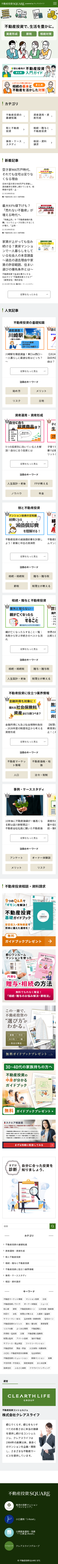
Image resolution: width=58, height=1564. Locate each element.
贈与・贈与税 (31, 1323)
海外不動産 (36, 1338)
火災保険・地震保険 (38, 1348)
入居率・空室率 (43, 1313)
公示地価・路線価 (46, 1309)
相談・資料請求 (13, 1281)
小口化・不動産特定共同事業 (16, 1353)
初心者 (6, 1309)
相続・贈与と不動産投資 (17, 1263)
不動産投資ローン (27, 1309)
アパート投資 (22, 1338)
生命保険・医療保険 (32, 1318)
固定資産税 (28, 1363)
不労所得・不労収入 (12, 1363)
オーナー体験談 (30, 1304)
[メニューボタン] (55, 3)
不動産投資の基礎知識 (16, 1244)
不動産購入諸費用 (35, 1333)
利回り (6, 1313)
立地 (44, 1299)
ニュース (44, 1304)
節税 (15, 1309)
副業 (50, 1358)
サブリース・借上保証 (13, 1343)
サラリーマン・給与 (12, 1318)
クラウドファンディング (40, 1368)
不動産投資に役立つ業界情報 (19, 1269)
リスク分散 (8, 1328)
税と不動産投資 (13, 1256)
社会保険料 (36, 1353)
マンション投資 (32, 1299)
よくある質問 (22, 1328)
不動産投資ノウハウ (12, 1304)
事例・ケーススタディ (16, 1275)
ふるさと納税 (20, 1368)
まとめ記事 (41, 1363)
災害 (22, 1333)
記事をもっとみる (29, 294)
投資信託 (7, 1368)
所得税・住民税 (10, 1333)
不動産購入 (36, 1328)
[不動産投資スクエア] (12, 3)
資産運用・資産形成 (15, 1250)
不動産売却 (8, 1348)
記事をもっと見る (29, 371)
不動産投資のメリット (13, 1323)
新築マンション (37, 1358)
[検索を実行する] (52, 1226)
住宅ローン (49, 1318)
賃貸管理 (44, 1323)
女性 (15, 1313)
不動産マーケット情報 (13, 1299)
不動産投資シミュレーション (16, 1358)
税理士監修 (8, 1338)
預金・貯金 (21, 1348)
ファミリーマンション (35, 1343)
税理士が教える (26, 1313)
